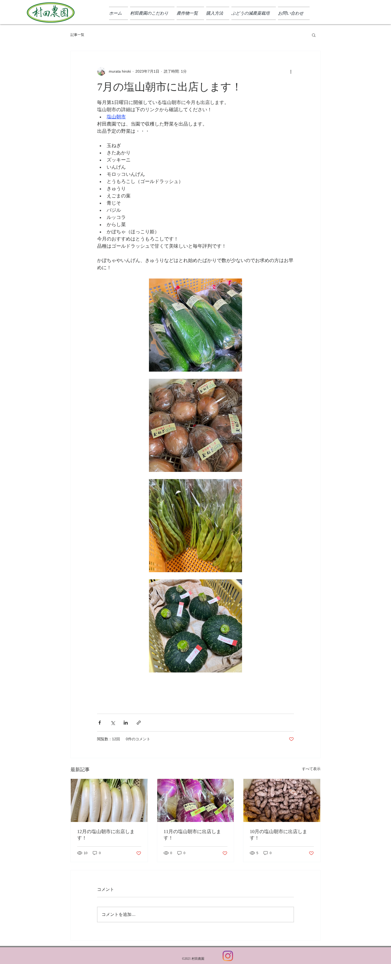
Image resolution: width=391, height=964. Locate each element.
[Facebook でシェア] (99, 722)
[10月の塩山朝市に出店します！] (281, 800)
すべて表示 (311, 769)
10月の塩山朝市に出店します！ (278, 835)
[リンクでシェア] (138, 722)
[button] (313, 35)
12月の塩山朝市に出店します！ (106, 835)
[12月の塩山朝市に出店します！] (109, 800)
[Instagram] (228, 956)
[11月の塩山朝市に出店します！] (195, 800)
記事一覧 (77, 35)
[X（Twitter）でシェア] (112, 722)
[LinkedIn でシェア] (125, 722)
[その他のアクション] (291, 71)
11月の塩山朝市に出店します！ (192, 835)
